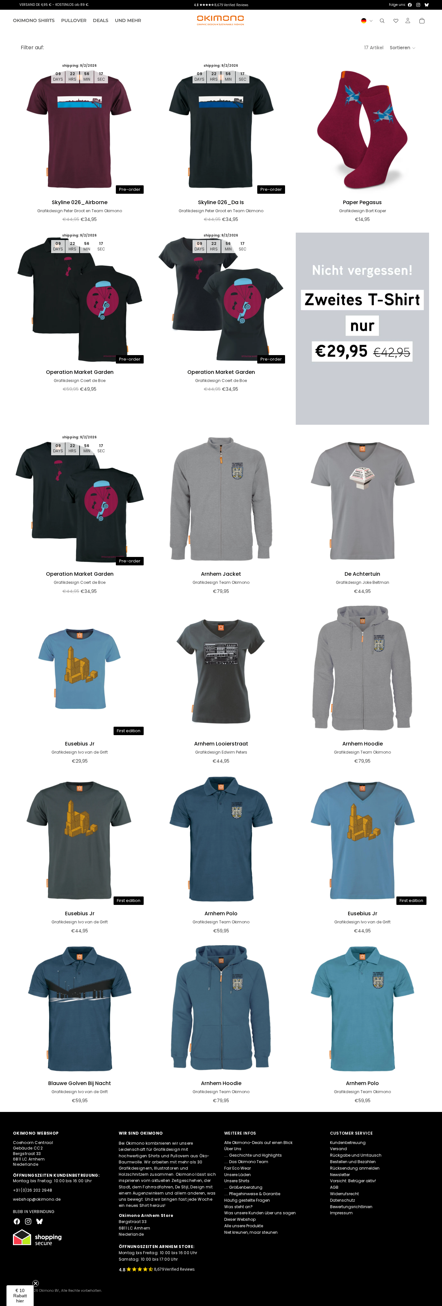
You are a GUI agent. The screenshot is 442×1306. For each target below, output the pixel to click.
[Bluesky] (426, 5)
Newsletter (340, 1174)
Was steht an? (238, 1206)
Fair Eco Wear (237, 1168)
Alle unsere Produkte (243, 1226)
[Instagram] (418, 5)
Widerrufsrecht (344, 1193)
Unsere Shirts (236, 1181)
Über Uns (232, 1148)
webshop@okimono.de (37, 1199)
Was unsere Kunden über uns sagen (260, 1213)
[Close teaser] (35, 1283)
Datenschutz (342, 1200)
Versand (338, 1148)
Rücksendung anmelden (355, 1168)
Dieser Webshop (240, 1219)
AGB (334, 1187)
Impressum (341, 1213)
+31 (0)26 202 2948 (32, 1190)
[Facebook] (409, 5)
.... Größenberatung (243, 1187)
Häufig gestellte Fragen (247, 1200)
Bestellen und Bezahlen (353, 1161)
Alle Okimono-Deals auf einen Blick (258, 1142)
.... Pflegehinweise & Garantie (252, 1193)
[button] (403, 48)
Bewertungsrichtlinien (351, 1206)
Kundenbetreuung (348, 1142)
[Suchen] (382, 21)
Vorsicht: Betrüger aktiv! (353, 1181)
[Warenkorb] (422, 21)
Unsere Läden (237, 1174)
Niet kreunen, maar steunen (251, 1232)
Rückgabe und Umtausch (355, 1155)
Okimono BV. (49, 1290)
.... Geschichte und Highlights (253, 1155)
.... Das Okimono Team (246, 1161)
